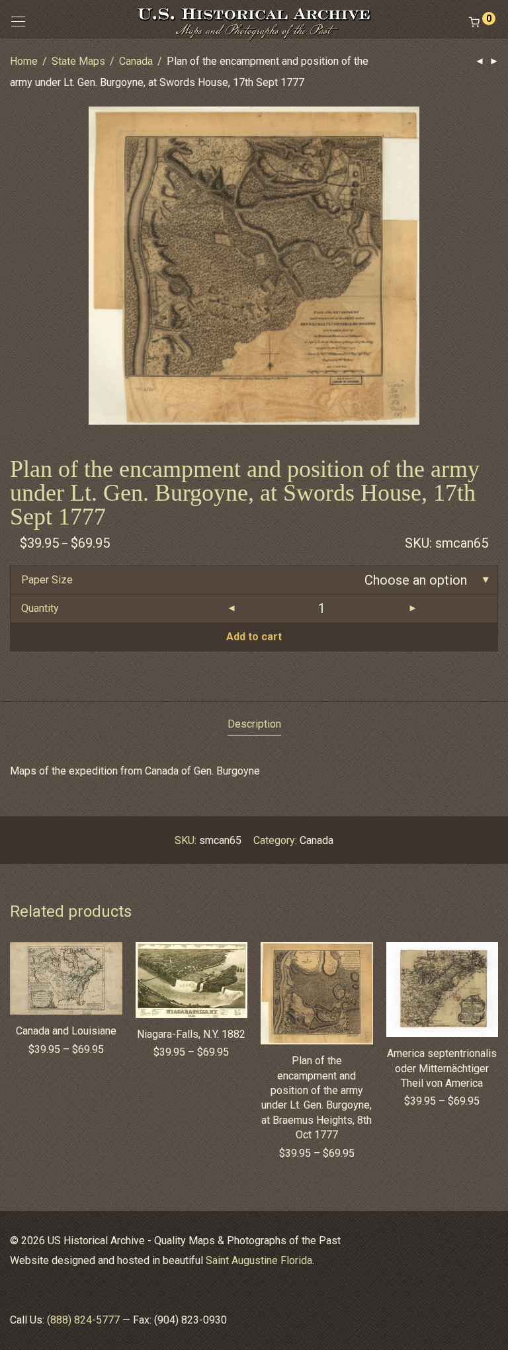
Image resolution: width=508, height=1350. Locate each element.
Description (254, 724)
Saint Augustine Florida (259, 1260)
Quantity (40, 608)
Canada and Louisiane (66, 1031)
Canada (136, 61)
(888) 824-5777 (83, 1320)
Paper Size (47, 579)
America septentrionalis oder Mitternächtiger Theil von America (442, 1068)
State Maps (78, 61)
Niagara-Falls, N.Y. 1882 (191, 1034)
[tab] (254, 725)
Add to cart (254, 636)
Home (24, 61)
